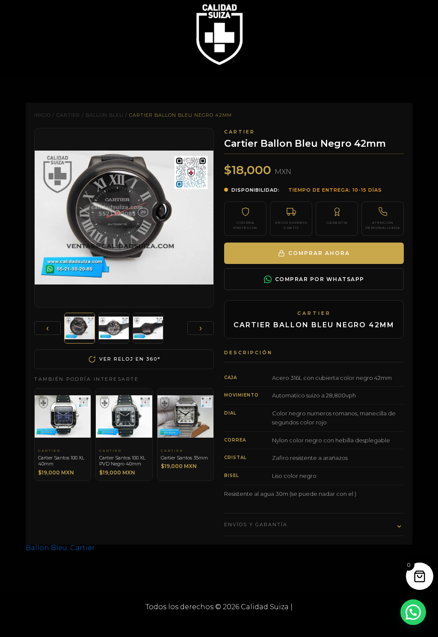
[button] (413, 612)
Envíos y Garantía (314, 524)
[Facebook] (206, 623)
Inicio (42, 115)
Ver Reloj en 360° (129, 359)
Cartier (68, 115)
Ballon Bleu (105, 115)
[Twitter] (219, 623)
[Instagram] (232, 623)
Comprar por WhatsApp (319, 279)
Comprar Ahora (319, 253)
